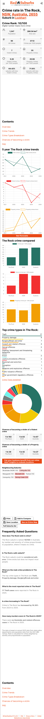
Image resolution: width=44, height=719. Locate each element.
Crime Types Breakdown (13, 135)
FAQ (4, 144)
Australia (19, 14)
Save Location (12, 522)
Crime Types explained (11, 380)
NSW (6, 14)
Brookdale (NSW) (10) (10, 470)
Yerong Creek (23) (21, 477)
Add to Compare (24, 518)
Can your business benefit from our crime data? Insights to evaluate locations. (21, 461)
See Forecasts (22, 236)
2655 (33, 14)
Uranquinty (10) (8, 477)
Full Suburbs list (9, 526)
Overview (6, 127)
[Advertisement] (22, 98)
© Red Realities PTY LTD (10, 716)
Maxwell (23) (19, 474)
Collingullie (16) (25, 470)
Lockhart (20, 17)
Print (8, 518)
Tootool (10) (30, 474)
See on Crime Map (29, 522)
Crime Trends (8, 131)
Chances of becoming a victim (16, 140)
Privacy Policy (30, 716)
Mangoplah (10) (8, 474)
